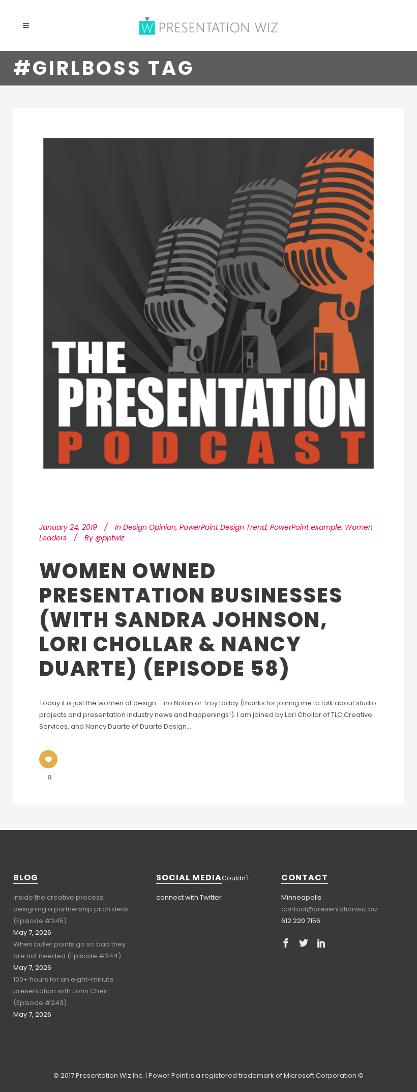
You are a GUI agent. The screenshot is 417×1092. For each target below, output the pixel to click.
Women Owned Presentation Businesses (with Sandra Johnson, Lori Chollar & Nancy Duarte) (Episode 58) (191, 620)
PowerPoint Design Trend (223, 527)
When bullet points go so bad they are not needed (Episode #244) (69, 950)
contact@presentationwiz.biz (329, 909)
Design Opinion (149, 527)
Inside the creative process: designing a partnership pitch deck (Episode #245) (71, 909)
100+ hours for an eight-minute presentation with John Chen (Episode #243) (63, 991)
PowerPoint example (305, 527)
